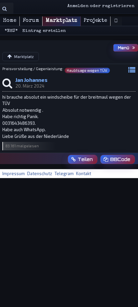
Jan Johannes (31, 79)
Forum (31, 20)
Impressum (13, 173)
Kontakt (83, 173)
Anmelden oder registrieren (100, 6)
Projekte (95, 20)
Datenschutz (39, 173)
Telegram (64, 173)
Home (9, 20)
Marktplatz (61, 20)
